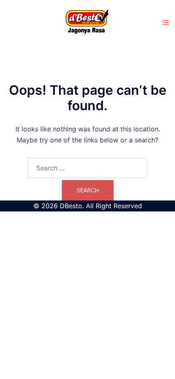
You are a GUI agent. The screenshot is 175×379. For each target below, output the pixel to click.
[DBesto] (87, 22)
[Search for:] (87, 168)
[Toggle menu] (165, 22)
